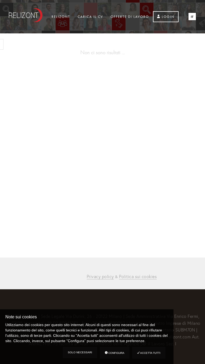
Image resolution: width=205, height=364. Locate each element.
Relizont (61, 16)
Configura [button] (116, 352)
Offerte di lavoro (130, 16)
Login (167, 16)
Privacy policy (100, 276)
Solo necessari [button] (80, 352)
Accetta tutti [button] (150, 352)
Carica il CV (90, 16)
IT (192, 16)
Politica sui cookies (138, 276)
